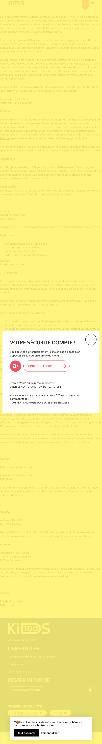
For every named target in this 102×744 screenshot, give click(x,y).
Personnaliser (50, 732)
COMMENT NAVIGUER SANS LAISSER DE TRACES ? (39, 402)
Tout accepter (26, 732)
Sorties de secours (40, 366)
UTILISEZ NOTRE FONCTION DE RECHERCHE (35, 386)
